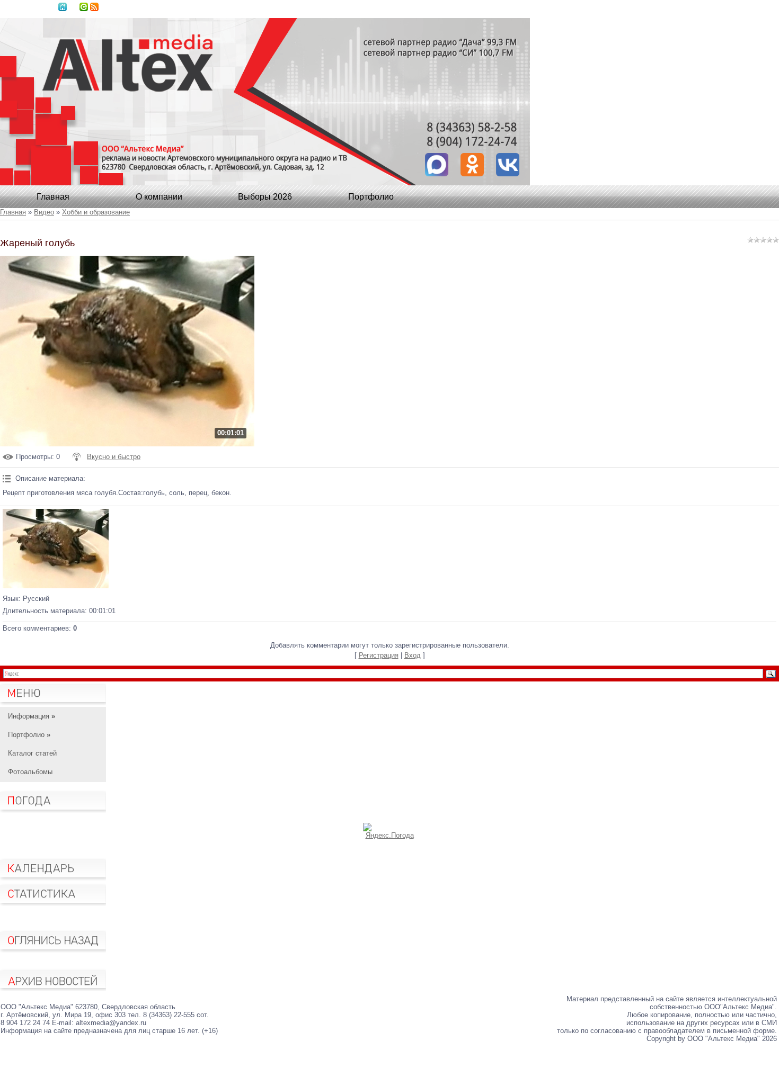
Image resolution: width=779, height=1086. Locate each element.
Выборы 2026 (265, 196)
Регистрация (379, 655)
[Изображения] (56, 548)
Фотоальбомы (30, 772)
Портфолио (371, 196)
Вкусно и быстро (113, 457)
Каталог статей (32, 753)
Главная (62, 7)
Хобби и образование (96, 212)
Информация (31, 716)
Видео (44, 212)
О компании (159, 196)
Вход (83, 7)
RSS (94, 7)
